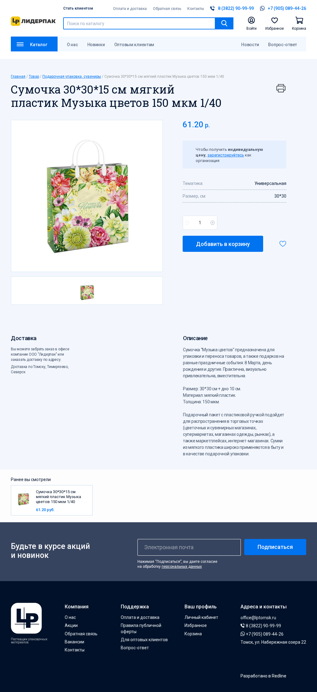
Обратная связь (167, 9)
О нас (72, 44)
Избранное (196, 625)
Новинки (96, 44)
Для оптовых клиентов (144, 639)
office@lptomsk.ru (258, 617)
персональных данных (182, 566)
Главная (18, 76)
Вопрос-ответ (282, 44)
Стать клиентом (78, 8)
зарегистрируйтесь (225, 155)
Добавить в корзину (223, 244)
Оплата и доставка (130, 9)
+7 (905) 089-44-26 (264, 634)
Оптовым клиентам (134, 44)
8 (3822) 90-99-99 (263, 625)
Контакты (195, 9)
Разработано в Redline (263, 675)
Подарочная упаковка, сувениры (71, 76)
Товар (34, 76)
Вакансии (74, 641)
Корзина (193, 633)
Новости (250, 44)
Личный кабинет (201, 617)
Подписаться (275, 547)
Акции (71, 625)
